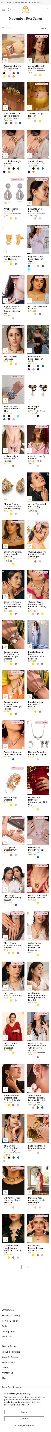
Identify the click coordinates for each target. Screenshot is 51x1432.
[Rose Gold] (16, 264)
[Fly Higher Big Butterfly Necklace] (38, 830)
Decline (24, 1418)
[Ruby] (11, 123)
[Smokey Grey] (40, 1207)
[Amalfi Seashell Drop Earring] (13, 191)
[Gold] (40, 75)
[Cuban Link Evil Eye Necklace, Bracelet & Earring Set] (38, 534)
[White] (9, 73)
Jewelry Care (8, 1331)
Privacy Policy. (22, 1404)
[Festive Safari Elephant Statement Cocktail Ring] (38, 780)
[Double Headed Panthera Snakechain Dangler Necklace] (13, 684)
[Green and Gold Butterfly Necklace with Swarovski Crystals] (38, 1026)
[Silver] (35, 121)
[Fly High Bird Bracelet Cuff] (13, 830)
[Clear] (16, 123)
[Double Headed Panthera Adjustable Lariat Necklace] (38, 634)
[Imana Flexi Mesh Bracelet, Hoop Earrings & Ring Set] (13, 1078)
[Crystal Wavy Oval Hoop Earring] (38, 486)
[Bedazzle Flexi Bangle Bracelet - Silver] (13, 389)
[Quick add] (5, 60)
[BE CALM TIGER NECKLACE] (13, 339)
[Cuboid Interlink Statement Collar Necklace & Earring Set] (38, 584)
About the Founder (11, 1352)
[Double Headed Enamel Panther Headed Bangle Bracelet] (13, 634)
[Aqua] (29, 269)
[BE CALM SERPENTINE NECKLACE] (38, 289)
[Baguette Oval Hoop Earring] (38, 191)
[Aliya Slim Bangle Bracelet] (38, 96)
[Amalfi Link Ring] (38, 144)
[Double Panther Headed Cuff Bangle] (38, 684)
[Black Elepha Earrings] (38, 389)
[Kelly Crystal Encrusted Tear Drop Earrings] (13, 1128)
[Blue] (18, 73)
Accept (24, 1412)
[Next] (39, 1267)
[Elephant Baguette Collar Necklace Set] (13, 734)
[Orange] (14, 76)
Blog (4, 1378)
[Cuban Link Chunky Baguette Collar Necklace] (13, 534)
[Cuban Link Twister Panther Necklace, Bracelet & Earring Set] (13, 584)
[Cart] (47, 10)
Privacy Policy (8, 1362)
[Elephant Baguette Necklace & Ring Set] (38, 734)
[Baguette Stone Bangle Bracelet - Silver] (38, 239)
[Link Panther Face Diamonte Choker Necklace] (13, 1180)
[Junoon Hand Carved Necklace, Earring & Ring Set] (38, 1078)
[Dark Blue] (29, 172)
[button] (9, 10)
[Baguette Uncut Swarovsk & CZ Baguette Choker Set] (13, 289)
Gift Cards (7, 1336)
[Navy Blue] (4, 172)
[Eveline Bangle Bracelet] (13, 780)
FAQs (4, 1326)
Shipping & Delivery (11, 1315)
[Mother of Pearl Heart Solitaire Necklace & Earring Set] (13, 1228)
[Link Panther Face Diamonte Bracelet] (38, 1128)
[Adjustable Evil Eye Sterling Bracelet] (13, 48)
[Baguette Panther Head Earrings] (13, 239)
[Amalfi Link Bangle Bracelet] (13, 144)
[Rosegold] (35, 75)
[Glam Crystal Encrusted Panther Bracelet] (13, 926)
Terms (5, 1367)
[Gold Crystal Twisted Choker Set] (13, 976)
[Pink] (9, 76)
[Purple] (29, 369)
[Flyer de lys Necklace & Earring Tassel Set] (13, 878)
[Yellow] (4, 76)
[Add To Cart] (5, 300)
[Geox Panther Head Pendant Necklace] (38, 878)
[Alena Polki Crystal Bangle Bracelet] (13, 96)
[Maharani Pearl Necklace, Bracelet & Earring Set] (38, 1180)
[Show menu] (3, 10)
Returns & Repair (10, 1321)
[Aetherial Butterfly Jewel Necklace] (38, 48)
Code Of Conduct (10, 1357)
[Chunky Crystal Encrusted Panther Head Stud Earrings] (13, 486)
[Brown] (14, 73)
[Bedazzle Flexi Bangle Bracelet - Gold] (38, 339)
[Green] (6, 123)
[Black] (4, 73)
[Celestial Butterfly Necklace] (38, 439)
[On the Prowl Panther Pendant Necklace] (38, 1228)
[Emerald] (38, 759)
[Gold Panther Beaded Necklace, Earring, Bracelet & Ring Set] (38, 976)
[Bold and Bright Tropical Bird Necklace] (13, 439)
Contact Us (7, 1372)
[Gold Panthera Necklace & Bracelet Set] (13, 1026)
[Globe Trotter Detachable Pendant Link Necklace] (38, 926)
